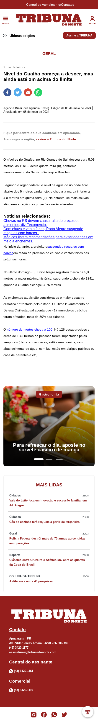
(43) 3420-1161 (23, 671)
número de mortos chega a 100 (29, 329)
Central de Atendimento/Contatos (50, 4)
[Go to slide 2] (49, 459)
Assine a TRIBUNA (79, 35)
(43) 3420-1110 (23, 690)
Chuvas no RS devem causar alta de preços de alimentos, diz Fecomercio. (41, 223)
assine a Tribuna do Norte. (56, 139)
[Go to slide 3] (59, 459)
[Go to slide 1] (39, 459)
